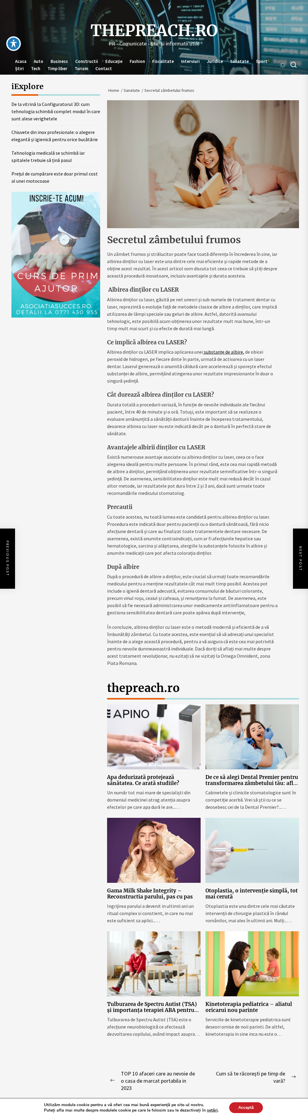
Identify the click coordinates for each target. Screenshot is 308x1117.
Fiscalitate (163, 61)
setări (212, 1110)
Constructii (86, 61)
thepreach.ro (154, 30)
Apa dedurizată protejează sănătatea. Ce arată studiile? (143, 780)
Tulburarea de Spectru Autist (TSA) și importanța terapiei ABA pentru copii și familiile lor (152, 1010)
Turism (81, 68)
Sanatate (239, 61)
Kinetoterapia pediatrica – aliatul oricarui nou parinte (248, 1007)
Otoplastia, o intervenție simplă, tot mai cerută (251, 893)
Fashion (137, 61)
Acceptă (246, 1107)
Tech (35, 68)
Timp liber (57, 68)
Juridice (215, 61)
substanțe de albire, (223, 352)
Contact (103, 68)
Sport (261, 61)
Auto (38, 61)
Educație (113, 61)
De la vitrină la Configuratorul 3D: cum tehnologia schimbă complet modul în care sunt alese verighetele (55, 111)
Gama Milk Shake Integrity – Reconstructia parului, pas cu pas (150, 893)
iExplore (27, 86)
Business (59, 61)
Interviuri (190, 61)
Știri (19, 68)
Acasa (20, 61)
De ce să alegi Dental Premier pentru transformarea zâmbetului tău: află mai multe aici (251, 783)
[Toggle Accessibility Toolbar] (13, 43)
